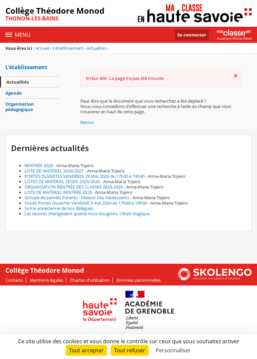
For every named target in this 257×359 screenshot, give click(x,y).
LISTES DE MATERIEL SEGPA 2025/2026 (62, 181)
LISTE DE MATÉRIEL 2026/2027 (54, 171)
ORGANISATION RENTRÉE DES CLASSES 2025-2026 (73, 187)
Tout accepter (86, 350)
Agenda (13, 93)
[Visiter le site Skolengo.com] (215, 279)
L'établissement (68, 48)
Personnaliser (173, 350)
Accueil (42, 48)
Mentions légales (46, 280)
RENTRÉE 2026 (38, 165)
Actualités (96, 48)
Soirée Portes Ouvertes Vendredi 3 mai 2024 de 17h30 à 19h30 (85, 203)
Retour (87, 122)
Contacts (14, 280)
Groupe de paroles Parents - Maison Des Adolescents (76, 198)
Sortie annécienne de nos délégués (58, 208)
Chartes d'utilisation (90, 280)
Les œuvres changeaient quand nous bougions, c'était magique (87, 214)
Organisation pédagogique (19, 106)
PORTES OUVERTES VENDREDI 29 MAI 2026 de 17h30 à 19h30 (84, 176)
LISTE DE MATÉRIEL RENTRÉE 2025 (58, 192)
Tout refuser (129, 350)
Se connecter (191, 35)
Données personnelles (138, 280)
